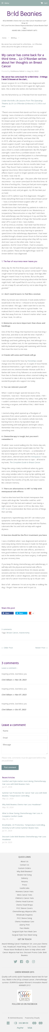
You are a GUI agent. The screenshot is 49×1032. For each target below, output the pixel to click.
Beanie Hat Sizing (24, 875)
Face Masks (24, 928)
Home (4, 38)
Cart (45, 3)
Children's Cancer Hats (24, 898)
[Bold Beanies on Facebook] (21, 962)
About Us (24, 861)
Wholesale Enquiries (24, 915)
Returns (24, 881)
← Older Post (7, 647)
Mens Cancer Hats (24, 895)
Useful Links (24, 888)
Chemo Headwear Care (24, 921)
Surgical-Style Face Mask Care (24, 931)
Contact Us (24, 865)
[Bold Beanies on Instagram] (33, 962)
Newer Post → (41, 647)
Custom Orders (24, 868)
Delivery (24, 878)
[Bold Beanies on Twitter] (15, 962)
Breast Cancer (12, 632)
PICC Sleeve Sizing (24, 918)
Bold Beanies (18, 1018)
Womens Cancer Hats (24, 891)
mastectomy (24, 632)
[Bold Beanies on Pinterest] (27, 962)
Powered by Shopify (32, 1018)
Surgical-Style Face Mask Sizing (24, 935)
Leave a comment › (9, 668)
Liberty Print (24, 925)
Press (24, 884)
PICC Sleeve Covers (24, 908)
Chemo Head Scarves (24, 901)
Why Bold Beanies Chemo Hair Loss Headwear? (21, 804)
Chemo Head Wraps (24, 905)
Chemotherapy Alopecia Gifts (24, 911)
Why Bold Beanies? (24, 871)
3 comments (7, 629)
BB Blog (13, 38)
